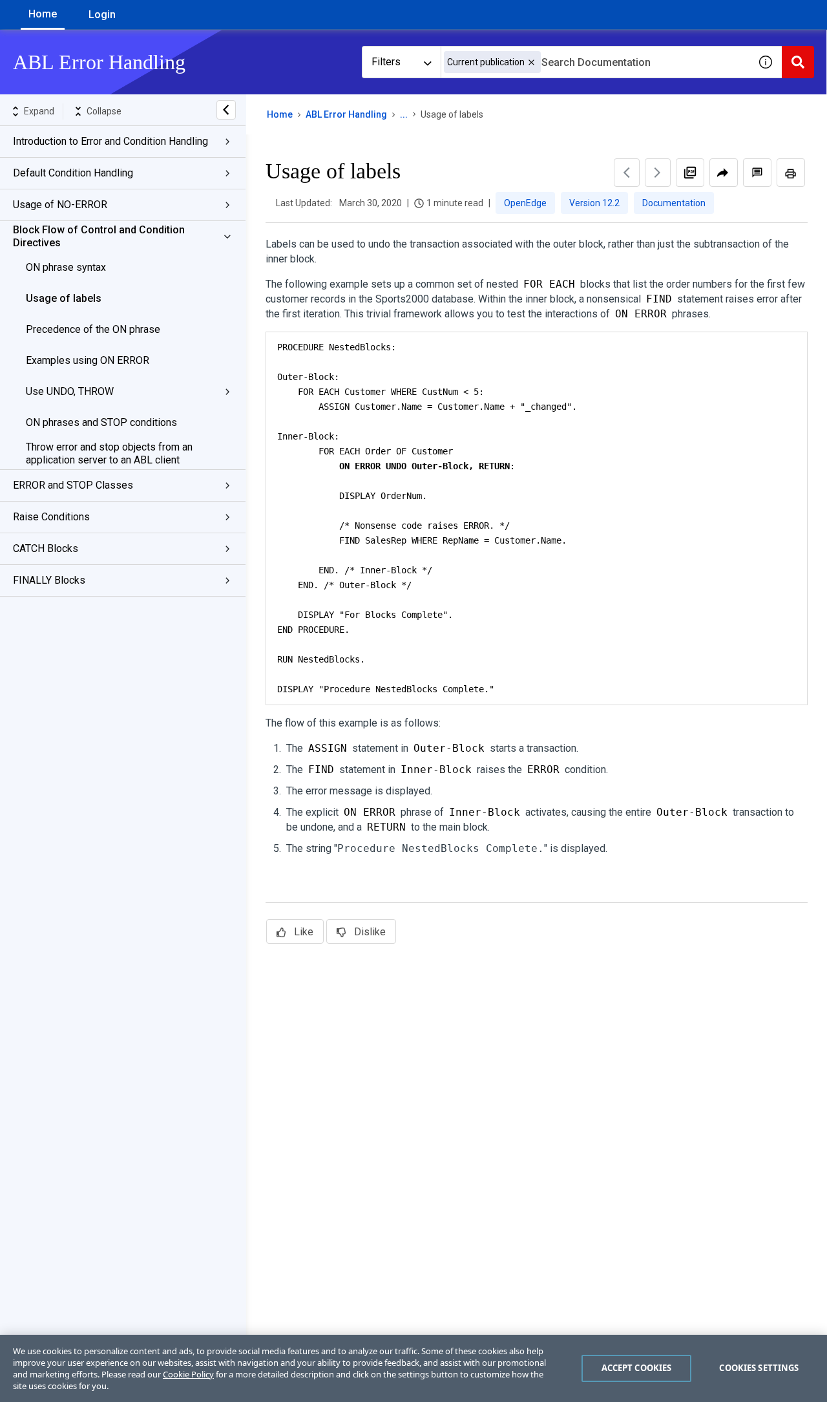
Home (42, 14)
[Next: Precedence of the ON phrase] (657, 173)
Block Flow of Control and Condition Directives (99, 236)
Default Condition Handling (73, 173)
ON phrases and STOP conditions (101, 422)
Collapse (104, 111)
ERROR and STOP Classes (73, 485)
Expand (39, 111)
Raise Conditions (51, 517)
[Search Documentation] (798, 62)
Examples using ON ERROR (87, 360)
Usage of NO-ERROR (60, 204)
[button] (531, 62)
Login (102, 14)
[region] (413, 1368)
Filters (386, 62)
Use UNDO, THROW (70, 391)
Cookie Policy (188, 1374)
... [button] (404, 114)
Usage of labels (63, 298)
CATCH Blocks (45, 548)
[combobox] (595, 62)
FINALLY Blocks (49, 580)
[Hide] (226, 110)
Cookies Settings (759, 1368)
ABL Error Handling (346, 114)
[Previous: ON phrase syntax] (626, 173)
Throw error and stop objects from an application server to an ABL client (109, 453)
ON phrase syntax (66, 267)
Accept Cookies (637, 1368)
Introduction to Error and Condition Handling (110, 141)
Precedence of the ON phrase (93, 329)
